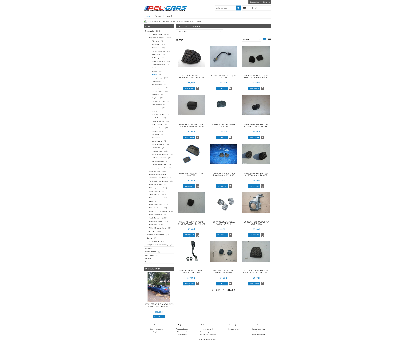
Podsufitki (155, 94)
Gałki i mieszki (157, 124)
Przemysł (148, 248)
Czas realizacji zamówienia (207, 334)
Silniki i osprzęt (154, 194)
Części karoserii (154, 218)
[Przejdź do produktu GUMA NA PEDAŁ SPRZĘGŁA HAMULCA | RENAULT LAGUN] (191, 108)
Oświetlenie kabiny (158, 64)
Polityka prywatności (233, 329)
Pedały (154, 74)
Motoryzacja (149, 31)
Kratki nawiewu (157, 151)
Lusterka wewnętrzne (159, 164)
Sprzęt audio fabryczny (160, 154)
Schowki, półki (157, 84)
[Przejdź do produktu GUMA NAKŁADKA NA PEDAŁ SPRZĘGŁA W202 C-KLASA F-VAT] (191, 205)
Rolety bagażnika (158, 88)
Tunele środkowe (158, 161)
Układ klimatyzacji (155, 208)
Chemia (149, 238)
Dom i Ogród (149, 255)
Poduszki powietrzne (159, 158)
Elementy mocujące (158, 101)
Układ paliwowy (154, 191)
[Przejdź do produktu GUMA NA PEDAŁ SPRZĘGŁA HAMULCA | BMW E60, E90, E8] (256, 59)
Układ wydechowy (155, 214)
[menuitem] (148, 16)
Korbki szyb (156, 58)
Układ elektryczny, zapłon (158, 211)
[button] (197, 88)
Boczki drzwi (156, 118)
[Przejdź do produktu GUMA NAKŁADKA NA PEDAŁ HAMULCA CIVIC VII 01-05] (223, 157)
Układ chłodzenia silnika (157, 228)
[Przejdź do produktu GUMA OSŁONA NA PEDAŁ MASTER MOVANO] (223, 205)
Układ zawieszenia (155, 204)
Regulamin (156, 332)
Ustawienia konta (182, 332)
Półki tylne (155, 41)
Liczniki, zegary (157, 91)
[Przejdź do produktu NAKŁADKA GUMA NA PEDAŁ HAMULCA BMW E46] (223, 254)
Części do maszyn (153, 241)
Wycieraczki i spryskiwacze (158, 181)
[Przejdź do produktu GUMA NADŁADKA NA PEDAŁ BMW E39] (223, 108)
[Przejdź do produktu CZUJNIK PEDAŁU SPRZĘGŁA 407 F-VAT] (223, 59)
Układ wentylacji (154, 171)
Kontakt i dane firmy (258, 329)
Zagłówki (155, 98)
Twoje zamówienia (182, 329)
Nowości (148, 258)
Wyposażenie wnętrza (156, 38)
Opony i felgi (151, 231)
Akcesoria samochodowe (155, 235)
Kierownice (155, 48)
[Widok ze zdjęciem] (264, 39)
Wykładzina (156, 54)
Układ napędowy (155, 188)
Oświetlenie (153, 224)
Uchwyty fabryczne (158, 61)
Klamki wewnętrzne (158, 51)
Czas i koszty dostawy (207, 332)
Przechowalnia (182, 334)
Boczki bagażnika (158, 121)
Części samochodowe (154, 34)
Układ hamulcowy (155, 198)
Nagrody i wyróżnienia (258, 334)
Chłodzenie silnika (155, 221)
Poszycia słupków (158, 144)
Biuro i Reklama (150, 252)
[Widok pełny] (269, 39)
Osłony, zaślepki (157, 128)
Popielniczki (156, 148)
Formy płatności (208, 329)
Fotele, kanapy (157, 78)
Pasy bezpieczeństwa (159, 168)
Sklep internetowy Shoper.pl (207, 339)
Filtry (151, 201)
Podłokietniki (156, 81)
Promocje (148, 262)
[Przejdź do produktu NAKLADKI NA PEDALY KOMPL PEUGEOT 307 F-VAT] (191, 254)
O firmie (258, 332)
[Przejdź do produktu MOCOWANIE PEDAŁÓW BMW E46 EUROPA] (256, 205)
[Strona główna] (165, 8)
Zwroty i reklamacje (156, 329)
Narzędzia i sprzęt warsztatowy (157, 245)
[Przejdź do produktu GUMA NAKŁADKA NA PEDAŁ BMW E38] (191, 157)
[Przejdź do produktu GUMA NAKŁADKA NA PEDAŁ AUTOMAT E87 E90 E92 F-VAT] (256, 108)
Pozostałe (155, 44)
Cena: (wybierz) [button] (182, 31)
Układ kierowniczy (155, 184)
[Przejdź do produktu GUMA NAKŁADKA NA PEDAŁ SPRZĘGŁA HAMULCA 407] (256, 157)
